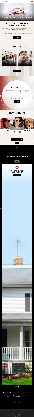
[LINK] (9, 51)
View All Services (17, 70)
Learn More (17, 37)
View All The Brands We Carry (17, 139)
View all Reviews (17, 175)
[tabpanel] (9, 58)
